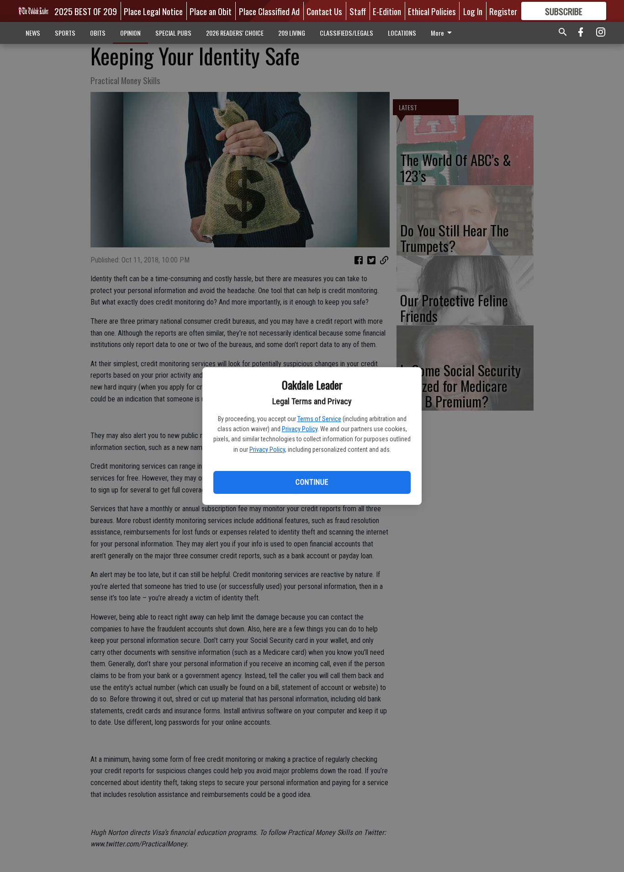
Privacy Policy (299, 429)
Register (503, 11)
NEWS (33, 32)
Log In (472, 11)
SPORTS (65, 32)
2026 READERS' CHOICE (235, 32)
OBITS (98, 32)
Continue (312, 482)
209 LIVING (291, 32)
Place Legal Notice (153, 11)
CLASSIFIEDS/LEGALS (346, 32)
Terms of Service (319, 419)
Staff (357, 11)
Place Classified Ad (269, 11)
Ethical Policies (432, 11)
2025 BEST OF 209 (85, 11)
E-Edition (387, 11)
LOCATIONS (402, 32)
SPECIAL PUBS (173, 32)
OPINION (130, 32)
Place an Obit (211, 11)
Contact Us (324, 11)
